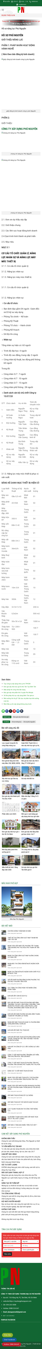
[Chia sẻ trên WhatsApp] (3, 711)
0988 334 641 (14, 1308)
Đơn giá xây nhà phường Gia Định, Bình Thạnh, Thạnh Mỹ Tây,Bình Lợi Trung (24, 1015)
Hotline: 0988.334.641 (11, 1344)
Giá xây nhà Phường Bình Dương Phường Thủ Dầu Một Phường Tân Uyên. (24, 980)
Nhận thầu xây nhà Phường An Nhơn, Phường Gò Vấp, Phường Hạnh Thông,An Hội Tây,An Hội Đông (24, 1087)
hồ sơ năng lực (16, 722)
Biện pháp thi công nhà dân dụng (14, 690)
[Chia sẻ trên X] (10, 711)
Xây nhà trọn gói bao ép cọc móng (20, 1095)
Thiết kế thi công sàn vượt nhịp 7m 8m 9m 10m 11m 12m (23, 938)
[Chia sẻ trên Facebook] (7, 711)
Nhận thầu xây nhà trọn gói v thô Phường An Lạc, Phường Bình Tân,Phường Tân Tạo (23, 1078)
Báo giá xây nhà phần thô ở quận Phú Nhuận (18, 692)
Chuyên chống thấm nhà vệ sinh (19, 931)
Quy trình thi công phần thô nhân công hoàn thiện (22, 988)
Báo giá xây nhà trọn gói (32, 21)
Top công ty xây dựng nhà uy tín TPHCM (17, 684)
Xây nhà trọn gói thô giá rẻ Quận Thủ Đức (23, 1102)
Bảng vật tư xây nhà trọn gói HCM (20, 1071)
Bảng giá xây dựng (16, 21)
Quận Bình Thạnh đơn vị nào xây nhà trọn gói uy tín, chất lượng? (23, 1117)
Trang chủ (5, 21)
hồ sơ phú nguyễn (29, 722)
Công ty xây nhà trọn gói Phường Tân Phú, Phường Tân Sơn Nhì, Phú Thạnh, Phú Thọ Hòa (24, 1063)
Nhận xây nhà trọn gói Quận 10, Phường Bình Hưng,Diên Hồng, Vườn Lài (24, 1023)
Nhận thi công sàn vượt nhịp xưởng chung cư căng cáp (23, 956)
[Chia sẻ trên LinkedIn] (18, 711)
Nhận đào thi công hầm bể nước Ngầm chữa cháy (23, 964)
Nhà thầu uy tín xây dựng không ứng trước (18, 704)
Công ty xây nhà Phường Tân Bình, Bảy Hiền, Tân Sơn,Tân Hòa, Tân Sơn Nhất (23, 1055)
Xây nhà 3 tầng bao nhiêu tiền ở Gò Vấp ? (22, 1125)
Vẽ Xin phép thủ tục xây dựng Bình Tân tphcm (19, 695)
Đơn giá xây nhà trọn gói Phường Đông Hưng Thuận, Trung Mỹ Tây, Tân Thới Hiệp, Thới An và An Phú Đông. (24, 1038)
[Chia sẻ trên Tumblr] (21, 711)
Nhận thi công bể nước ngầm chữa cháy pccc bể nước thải (24, 972)
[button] (3, 9)
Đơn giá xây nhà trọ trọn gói (18, 1030)
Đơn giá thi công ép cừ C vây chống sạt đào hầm (23, 1047)
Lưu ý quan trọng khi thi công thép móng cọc (23, 1109)
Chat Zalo (7, 1335)
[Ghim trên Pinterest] (14, 711)
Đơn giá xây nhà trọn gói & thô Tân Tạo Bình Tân (20, 687)
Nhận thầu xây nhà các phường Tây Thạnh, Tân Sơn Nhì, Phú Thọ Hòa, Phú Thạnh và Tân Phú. (23, 947)
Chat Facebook (9, 1340)
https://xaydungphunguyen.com (20, 1301)
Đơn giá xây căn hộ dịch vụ (17, 996)
